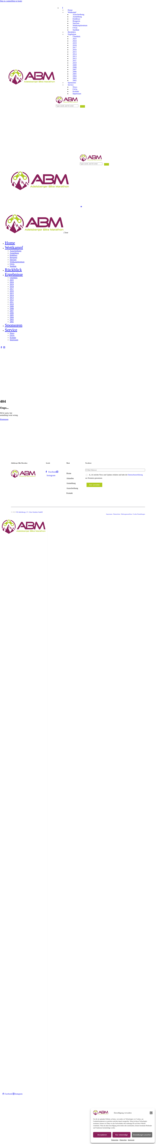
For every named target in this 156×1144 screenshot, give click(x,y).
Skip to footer (17, 1)
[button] (151, 1113)
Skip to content (6, 1)
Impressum (131, 1140)
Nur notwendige (121, 1135)
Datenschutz (114, 1140)
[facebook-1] (1, 347)
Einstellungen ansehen (142, 1135)
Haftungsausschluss (126, 514)
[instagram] (4, 347)
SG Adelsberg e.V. (22, 512)
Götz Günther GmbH (36, 512)
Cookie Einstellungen (139, 514)
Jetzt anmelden (94, 485)
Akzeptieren (102, 1135)
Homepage (4, 419)
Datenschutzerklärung (135, 475)
